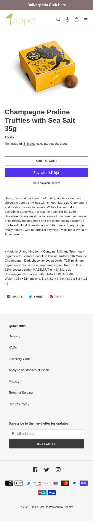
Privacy (14, 381)
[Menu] (85, 19)
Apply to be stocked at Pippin (29, 370)
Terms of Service (21, 392)
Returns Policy (19, 404)
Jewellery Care (19, 359)
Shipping (29, 143)
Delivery (14, 336)
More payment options (47, 183)
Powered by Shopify (61, 507)
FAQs (13, 347)
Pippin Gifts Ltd (39, 507)
